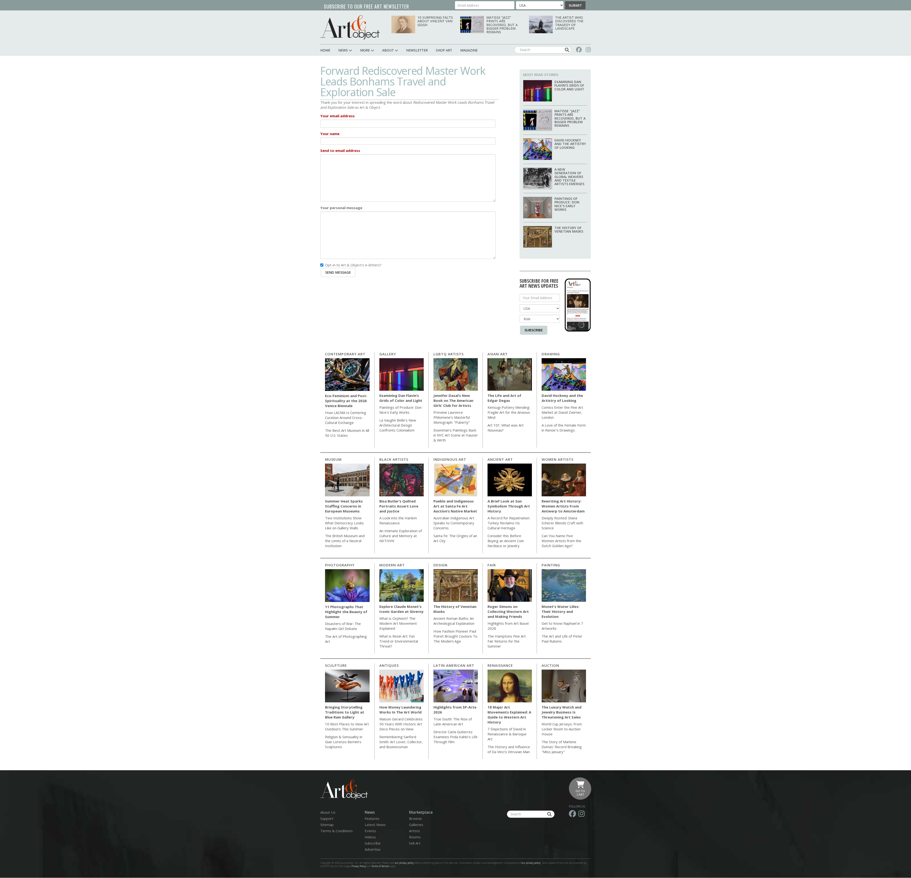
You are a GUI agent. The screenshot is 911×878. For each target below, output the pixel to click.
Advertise (373, 849)
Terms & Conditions (336, 830)
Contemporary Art (345, 354)
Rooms (415, 837)
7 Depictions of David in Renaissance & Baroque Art (507, 734)
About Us (327, 812)
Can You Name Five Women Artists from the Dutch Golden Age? (561, 540)
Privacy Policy (358, 866)
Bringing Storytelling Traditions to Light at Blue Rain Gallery (344, 712)
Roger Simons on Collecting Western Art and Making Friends (508, 611)
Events (370, 830)
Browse (415, 818)
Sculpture (336, 665)
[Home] (350, 27)
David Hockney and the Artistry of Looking (570, 144)
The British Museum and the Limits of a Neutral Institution (345, 540)
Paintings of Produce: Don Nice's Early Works (566, 204)
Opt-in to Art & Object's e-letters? (353, 265)
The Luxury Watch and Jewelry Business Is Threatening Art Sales (561, 712)
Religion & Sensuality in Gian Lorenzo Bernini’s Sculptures (343, 741)
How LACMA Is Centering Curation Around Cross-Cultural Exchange (345, 417)
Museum (333, 459)
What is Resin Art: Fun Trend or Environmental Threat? (398, 641)
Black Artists (393, 459)
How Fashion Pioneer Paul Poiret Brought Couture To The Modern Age (455, 636)
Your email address (337, 115)
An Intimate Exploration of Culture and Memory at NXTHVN (400, 535)
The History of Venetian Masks (568, 229)
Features (372, 818)
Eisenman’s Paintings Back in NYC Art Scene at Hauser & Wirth (455, 435)
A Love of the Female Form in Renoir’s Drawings (564, 427)
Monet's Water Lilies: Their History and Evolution (560, 611)
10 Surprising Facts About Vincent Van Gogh (435, 21)
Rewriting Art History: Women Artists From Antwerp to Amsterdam (563, 506)
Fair (492, 565)
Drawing (551, 354)
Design (440, 565)
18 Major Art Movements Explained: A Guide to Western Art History (509, 714)
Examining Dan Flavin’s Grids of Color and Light (569, 85)
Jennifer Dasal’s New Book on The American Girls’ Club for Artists (453, 400)
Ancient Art (500, 459)
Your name (329, 133)
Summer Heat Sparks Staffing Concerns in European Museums (344, 506)
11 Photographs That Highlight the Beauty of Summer (346, 611)
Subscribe (534, 330)
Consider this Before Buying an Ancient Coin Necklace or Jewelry (506, 540)
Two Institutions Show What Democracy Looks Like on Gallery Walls (344, 523)
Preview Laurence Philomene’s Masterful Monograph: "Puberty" (451, 417)
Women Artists (557, 459)
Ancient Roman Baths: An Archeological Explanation (453, 621)
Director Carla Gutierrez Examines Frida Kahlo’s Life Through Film (455, 736)
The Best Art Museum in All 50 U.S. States (347, 433)
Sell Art (414, 843)
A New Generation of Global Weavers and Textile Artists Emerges (569, 176)
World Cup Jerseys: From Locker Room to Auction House (562, 729)
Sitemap (327, 824)
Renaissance (500, 665)
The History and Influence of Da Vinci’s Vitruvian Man (509, 749)
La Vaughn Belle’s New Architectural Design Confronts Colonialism (397, 425)
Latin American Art (453, 665)
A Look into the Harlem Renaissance (398, 520)
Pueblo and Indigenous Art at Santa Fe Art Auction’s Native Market (455, 506)
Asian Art (498, 354)
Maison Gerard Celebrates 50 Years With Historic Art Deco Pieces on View (401, 724)
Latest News (375, 824)
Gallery (387, 354)
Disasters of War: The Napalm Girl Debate (343, 626)
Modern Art (392, 565)
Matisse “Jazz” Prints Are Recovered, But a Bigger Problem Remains (502, 24)
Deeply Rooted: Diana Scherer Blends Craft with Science (562, 523)
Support (326, 818)
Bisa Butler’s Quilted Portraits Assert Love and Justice (398, 506)
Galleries (416, 824)
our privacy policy (404, 862)
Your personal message (341, 207)
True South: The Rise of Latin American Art (452, 721)
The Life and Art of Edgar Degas (504, 398)
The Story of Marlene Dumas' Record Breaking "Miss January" (562, 746)
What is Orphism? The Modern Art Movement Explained (398, 623)
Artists (414, 830)
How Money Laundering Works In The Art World (400, 709)
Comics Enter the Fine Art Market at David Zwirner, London (562, 412)
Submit (575, 5)
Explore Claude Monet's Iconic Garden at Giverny (401, 609)
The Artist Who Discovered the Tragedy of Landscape (569, 23)
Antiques (389, 665)
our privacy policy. (531, 862)
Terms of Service (380, 866)
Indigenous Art (449, 459)
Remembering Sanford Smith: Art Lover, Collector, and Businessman (401, 741)
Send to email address (340, 150)
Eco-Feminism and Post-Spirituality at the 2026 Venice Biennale (346, 400)
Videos (370, 837)
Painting (551, 565)
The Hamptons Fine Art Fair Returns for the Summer (507, 641)
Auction (550, 665)
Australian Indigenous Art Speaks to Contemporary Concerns (453, 523)
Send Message (338, 272)
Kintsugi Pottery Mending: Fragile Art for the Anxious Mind (509, 412)
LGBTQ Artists (448, 354)
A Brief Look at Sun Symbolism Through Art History (509, 506)
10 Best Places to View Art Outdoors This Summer (347, 726)
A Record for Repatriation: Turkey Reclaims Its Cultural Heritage (509, 523)
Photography (339, 565)
